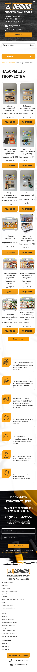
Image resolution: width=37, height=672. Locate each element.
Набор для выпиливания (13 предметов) (10, 108)
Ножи (3, 602)
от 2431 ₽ (10, 117)
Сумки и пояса (6, 588)
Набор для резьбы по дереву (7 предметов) (10, 151)
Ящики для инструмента (9, 591)
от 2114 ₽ (10, 247)
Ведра (3, 611)
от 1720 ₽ (27, 117)
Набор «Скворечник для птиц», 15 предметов (27, 275)
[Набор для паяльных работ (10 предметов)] (27, 137)
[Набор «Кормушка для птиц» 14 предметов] (10, 264)
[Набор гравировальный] (27, 180)
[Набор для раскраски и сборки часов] (10, 304)
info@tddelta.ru (14, 26)
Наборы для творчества (9, 633)
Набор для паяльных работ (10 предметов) (27, 151)
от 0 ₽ (10, 204)
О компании (6, 640)
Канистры (5, 585)
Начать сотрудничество (18, 655)
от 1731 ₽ (10, 287)
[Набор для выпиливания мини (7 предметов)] (27, 93)
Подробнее (10, 122)
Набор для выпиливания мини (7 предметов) (27, 108)
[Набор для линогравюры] (10, 224)
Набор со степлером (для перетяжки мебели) (9, 195)
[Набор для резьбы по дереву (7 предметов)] (10, 137)
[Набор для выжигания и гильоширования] (27, 224)
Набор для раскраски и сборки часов (9, 317)
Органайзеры (6, 594)
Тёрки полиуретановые (9, 625)
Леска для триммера (8, 630)
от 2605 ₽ (27, 248)
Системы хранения (7, 582)
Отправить (18, 546)
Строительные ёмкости (9, 608)
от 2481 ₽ (10, 326)
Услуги (4, 643)
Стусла (4, 613)
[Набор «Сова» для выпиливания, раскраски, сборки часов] (27, 303)
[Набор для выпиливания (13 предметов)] (10, 93)
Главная (4, 63)
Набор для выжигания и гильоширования (27, 238)
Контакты (5, 646)
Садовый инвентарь (8, 619)
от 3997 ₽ (27, 326)
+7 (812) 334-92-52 (16, 29)
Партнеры (5, 649)
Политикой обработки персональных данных (15, 552)
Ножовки (4, 596)
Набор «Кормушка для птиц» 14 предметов (10, 275)
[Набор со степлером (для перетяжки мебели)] (10, 180)
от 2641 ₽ (27, 161)
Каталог (12, 63)
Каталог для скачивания (9, 636)
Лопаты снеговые (7, 605)
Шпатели (4, 616)
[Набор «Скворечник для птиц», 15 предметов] (27, 264)
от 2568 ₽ (10, 161)
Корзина (18, 35)
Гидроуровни (6, 628)
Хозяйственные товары (9, 622)
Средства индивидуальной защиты (13, 599)
